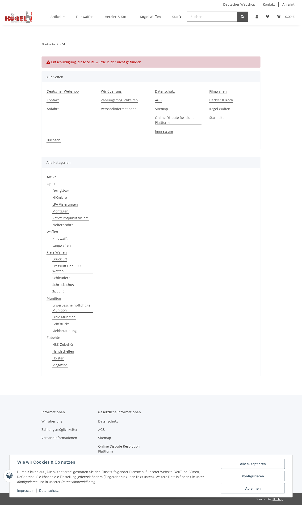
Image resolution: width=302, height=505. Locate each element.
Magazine (60, 365)
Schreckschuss (64, 284)
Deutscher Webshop (239, 4)
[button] (257, 17)
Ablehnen (253, 488)
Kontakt (269, 4)
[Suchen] (242, 17)
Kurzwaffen (61, 238)
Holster (58, 358)
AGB (158, 100)
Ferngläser (60, 190)
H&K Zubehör (63, 344)
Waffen (52, 231)
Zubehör (59, 291)
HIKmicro (59, 197)
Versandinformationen (119, 109)
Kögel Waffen (150, 16)
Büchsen (53, 140)
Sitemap (161, 109)
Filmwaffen (84, 16)
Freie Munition (64, 317)
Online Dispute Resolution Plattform (176, 120)
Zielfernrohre (62, 225)
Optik (51, 183)
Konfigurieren (253, 476)
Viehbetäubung (64, 330)
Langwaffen (61, 245)
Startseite (216, 117)
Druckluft (59, 259)
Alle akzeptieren (253, 464)
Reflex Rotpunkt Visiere (70, 218)
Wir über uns (111, 91)
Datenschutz (49, 490)
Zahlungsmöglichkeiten (119, 100)
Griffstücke (61, 324)
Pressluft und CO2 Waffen (66, 268)
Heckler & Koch (117, 16)
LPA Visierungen (65, 204)
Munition (54, 298)
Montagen (60, 211)
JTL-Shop (277, 499)
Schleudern (61, 278)
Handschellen (63, 351)
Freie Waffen (57, 252)
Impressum (25, 490)
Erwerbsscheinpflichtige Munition (71, 307)
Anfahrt (288, 4)
